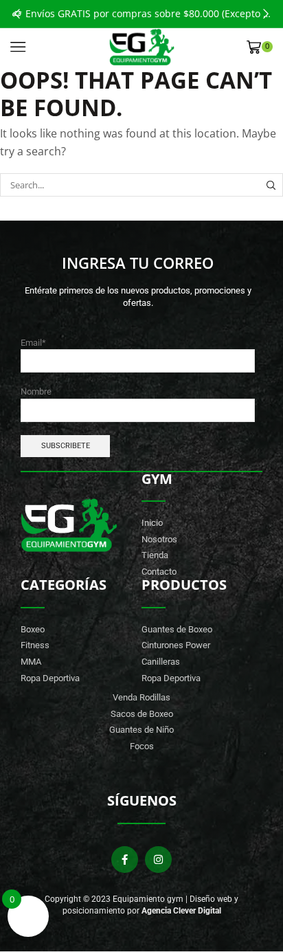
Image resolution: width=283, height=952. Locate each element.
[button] (17, 13)
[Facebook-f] (124, 859)
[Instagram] (158, 859)
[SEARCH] (271, 185)
